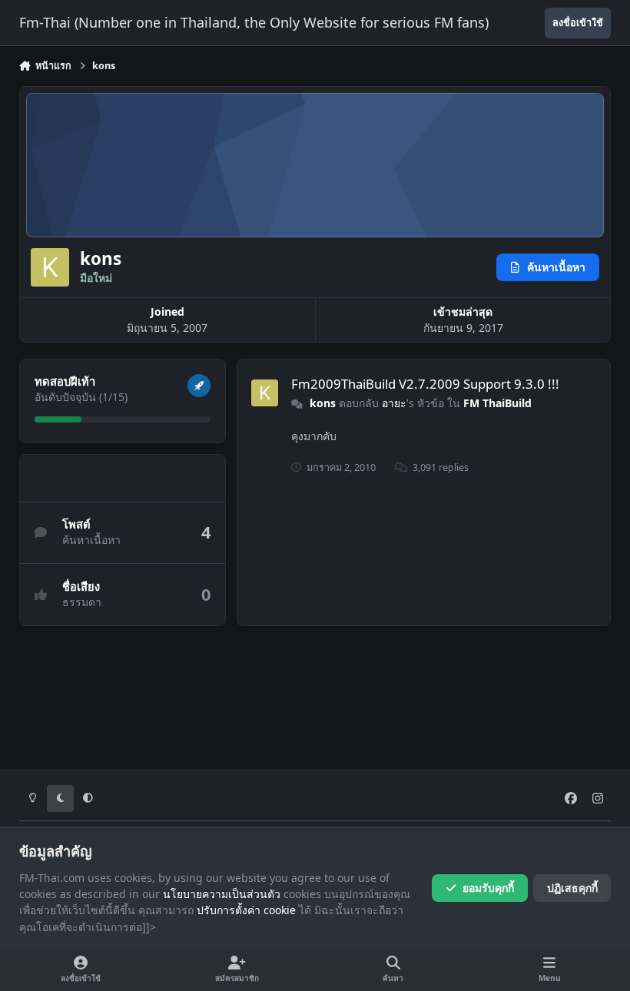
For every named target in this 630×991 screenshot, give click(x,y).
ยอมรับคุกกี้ (488, 887)
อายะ (394, 403)
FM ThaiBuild (497, 403)
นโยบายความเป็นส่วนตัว (221, 894)
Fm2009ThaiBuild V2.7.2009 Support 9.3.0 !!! (425, 384)
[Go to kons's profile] (264, 392)
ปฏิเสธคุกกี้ (572, 887)
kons (323, 403)
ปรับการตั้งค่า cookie (246, 910)
